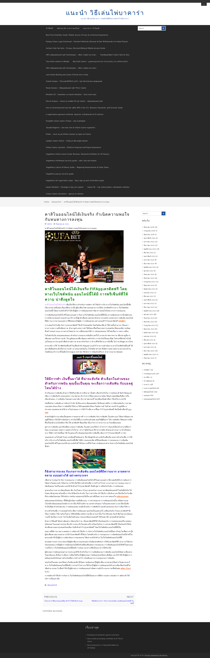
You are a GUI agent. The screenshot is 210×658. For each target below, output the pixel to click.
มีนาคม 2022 (148, 296)
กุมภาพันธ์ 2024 (149, 238)
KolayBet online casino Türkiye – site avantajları (66, 121)
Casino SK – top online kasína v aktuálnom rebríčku (108, 187)
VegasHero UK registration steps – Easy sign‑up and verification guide (75, 180)
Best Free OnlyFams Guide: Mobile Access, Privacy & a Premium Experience (77, 35)
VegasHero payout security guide (60, 174)
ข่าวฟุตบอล (148, 381)
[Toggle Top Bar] (204, 4)
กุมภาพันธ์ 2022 (149, 300)
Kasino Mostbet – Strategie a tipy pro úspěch (65, 187)
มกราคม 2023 (149, 260)
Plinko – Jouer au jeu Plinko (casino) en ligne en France (68, 134)
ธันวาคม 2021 (149, 307)
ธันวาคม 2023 (149, 245)
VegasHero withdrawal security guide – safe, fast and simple (71, 161)
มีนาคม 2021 (148, 340)
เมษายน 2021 (149, 336)
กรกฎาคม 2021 (149, 325)
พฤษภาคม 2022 (149, 289)
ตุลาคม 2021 (148, 314)
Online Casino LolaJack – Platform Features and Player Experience (73, 147)
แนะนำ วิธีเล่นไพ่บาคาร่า (105, 13)
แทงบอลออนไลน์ (150, 399)
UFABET (147, 370)
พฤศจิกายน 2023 (150, 249)
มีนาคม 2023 (148, 252)
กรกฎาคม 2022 (149, 282)
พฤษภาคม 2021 (149, 332)
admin (49, 224)
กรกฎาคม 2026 (149, 231)
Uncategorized (149, 374)
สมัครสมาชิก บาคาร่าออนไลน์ (68, 28)
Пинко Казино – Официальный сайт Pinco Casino (66, 88)
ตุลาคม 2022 (148, 271)
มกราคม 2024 (149, 242)
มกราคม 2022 (149, 303)
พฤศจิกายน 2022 (150, 267)
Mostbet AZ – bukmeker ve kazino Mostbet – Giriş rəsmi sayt (71, 94)
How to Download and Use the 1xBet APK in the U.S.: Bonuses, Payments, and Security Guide (84, 108)
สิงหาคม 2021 (149, 322)
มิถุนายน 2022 (149, 285)
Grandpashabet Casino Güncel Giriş (114, 55)
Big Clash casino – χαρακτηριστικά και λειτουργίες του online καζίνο (100, 61)
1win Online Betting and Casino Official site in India (67, 75)
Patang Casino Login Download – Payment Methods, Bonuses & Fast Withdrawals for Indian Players (87, 41)
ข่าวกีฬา (147, 377)
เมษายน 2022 (149, 293)
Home (46, 202)
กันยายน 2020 (149, 358)
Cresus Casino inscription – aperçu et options (64, 194)
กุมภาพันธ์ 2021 (149, 343)
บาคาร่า (147, 384)
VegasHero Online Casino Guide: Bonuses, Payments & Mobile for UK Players (77, 154)
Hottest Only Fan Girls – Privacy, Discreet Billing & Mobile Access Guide (75, 48)
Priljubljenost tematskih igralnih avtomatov (103, 635)
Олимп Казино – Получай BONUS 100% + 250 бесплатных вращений (74, 81)
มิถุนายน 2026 (149, 234)
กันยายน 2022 (149, 274)
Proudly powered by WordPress (156, 655)
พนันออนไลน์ (56, 202)
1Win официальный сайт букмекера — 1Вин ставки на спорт (71, 55)
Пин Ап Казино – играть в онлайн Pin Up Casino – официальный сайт (74, 101)
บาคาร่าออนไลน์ (150, 388)
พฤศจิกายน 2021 (150, 311)
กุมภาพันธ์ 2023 (149, 256)
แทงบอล (147, 395)
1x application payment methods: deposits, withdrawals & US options (74, 114)
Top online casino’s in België (57, 61)
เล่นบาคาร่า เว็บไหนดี (91, 28)
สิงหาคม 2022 (149, 278)
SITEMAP (49, 28)
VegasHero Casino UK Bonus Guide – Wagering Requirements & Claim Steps (77, 167)
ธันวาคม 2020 (149, 351)
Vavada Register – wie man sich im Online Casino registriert (70, 127)
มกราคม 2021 (149, 347)
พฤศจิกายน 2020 (150, 354)
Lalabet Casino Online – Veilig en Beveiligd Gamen (67, 141)
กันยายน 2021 (149, 318)
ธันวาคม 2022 (149, 263)
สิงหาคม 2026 (149, 227)
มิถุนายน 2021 (149, 329)
